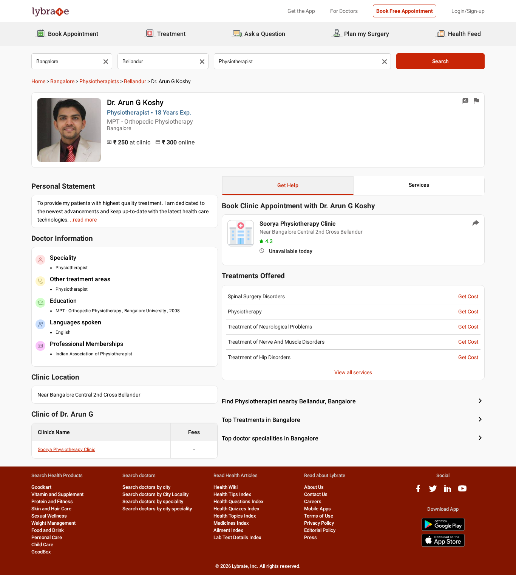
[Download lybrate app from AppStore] (443, 545)
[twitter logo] (432, 491)
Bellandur (135, 81)
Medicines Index (231, 523)
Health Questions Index (238, 501)
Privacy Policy (319, 523)
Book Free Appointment (404, 11)
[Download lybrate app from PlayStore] (443, 529)
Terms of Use (318, 516)
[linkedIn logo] (447, 491)
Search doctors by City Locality (155, 494)
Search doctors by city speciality (157, 508)
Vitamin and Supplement (57, 494)
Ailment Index (228, 530)
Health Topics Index (234, 516)
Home (38, 81)
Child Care (42, 544)
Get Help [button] (287, 185)
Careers (312, 501)
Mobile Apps (317, 508)
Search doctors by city (146, 487)
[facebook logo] (418, 491)
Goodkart (41, 487)
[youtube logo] (462, 491)
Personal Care (46, 537)
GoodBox (41, 552)
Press (310, 537)
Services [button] (419, 185)
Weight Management (53, 523)
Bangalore (62, 81)
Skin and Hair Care (51, 508)
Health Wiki (225, 487)
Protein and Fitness (52, 501)
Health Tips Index (232, 494)
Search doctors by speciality (152, 501)
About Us (314, 487)
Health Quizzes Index (236, 508)
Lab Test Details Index (237, 537)
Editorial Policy (319, 530)
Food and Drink (47, 530)
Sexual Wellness (49, 516)
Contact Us (316, 494)
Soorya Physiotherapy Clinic (66, 449)
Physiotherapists (99, 81)
